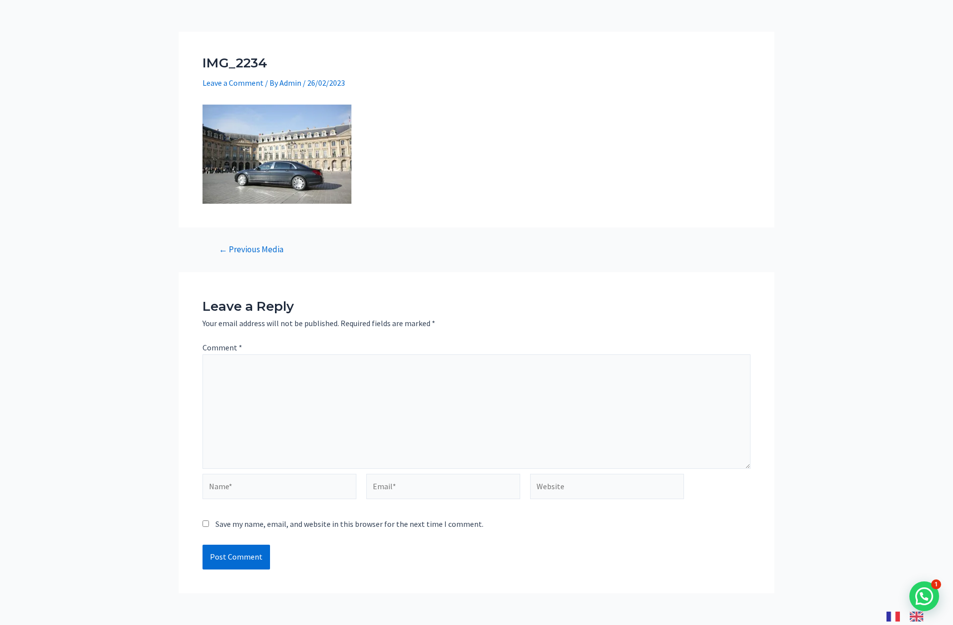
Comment (222, 347)
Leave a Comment (233, 83)
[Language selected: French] (909, 616)
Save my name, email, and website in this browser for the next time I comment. (349, 524)
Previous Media (251, 249)
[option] (919, 617)
